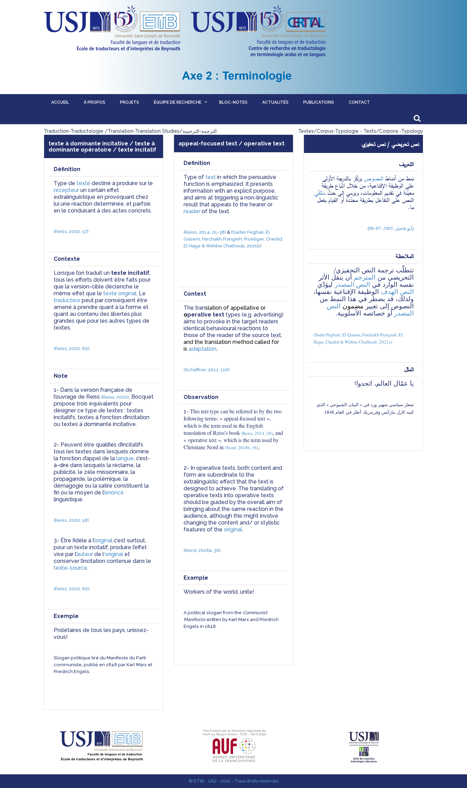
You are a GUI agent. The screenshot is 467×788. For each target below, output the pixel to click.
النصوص (373, 178)
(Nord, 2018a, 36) (202, 550)
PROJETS (129, 102)
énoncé (114, 492)
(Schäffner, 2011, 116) (207, 369)
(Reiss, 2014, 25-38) (205, 232)
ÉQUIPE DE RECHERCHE (177, 102)
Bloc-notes (233, 102)
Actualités (275, 102)
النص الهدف (397, 291)
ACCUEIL (60, 102)
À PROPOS (94, 102)
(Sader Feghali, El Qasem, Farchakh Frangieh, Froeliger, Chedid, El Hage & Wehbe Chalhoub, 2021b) (234, 238)
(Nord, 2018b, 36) (241, 447)
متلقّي (319, 192)
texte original (119, 293)
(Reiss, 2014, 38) (256, 433)
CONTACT (359, 102)
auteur (85, 554)
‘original (113, 554)
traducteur (67, 300)
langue (124, 458)
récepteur (66, 190)
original (103, 540)
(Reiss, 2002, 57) (71, 231)
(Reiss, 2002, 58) (71, 520)
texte (83, 183)
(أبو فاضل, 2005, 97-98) (391, 228)
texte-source (70, 568)
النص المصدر (352, 284)
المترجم (364, 277)
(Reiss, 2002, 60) (72, 348)
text (210, 177)
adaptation (202, 349)
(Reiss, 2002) (115, 397)
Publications (318, 102)
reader (192, 211)
